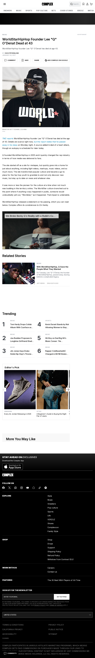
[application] (36, 230)
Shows (51, 523)
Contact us (52, 572)
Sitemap (52, 634)
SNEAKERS (7, 11)
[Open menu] (4, 4)
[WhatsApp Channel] (15, 488)
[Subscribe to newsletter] (62, 597)
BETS (54, 11)
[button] (47, 615)
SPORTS (28, 11)
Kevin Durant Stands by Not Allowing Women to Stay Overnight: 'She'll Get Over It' (57, 326)
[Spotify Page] (45, 488)
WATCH (91, 11)
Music (4, 34)
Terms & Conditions (13, 625)
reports (7, 138)
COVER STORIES (66, 11)
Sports (48, 320)
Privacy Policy (40, 605)
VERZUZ (80, 11)
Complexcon (53, 527)
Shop (50, 540)
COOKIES (5, 638)
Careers (51, 568)
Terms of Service (56, 605)
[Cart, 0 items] (91, 4)
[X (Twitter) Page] (9, 488)
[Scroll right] (68, 390)
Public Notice (55, 629)
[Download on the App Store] (12, 466)
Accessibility (9, 634)
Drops (50, 544)
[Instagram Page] (21, 488)
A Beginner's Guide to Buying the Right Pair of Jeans (51, 415)
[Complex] (47, 4)
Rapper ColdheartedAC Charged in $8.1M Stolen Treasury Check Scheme (56, 352)
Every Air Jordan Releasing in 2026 (17, 414)
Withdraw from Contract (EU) (61, 559)
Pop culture (53, 508)
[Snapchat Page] (33, 488)
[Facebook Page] (3, 488)
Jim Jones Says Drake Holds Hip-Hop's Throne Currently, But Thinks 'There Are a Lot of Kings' (21, 352)
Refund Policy (54, 555)
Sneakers (8, 411)
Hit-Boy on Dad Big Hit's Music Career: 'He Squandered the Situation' (56, 340)
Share (36, 60)
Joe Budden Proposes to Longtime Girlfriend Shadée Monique (22, 340)
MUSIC (18, 11)
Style (39, 411)
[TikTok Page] (39, 488)
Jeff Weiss (41, 283)
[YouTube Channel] (27, 488)
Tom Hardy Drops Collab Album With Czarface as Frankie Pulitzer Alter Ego (21, 326)
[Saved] (83, 4)
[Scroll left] (4, 390)
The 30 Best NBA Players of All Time (64, 580)
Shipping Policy (54, 551)
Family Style (53, 531)
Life (49, 515)
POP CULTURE (42, 11)
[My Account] (87, 4)
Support (51, 547)
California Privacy (12, 629)
